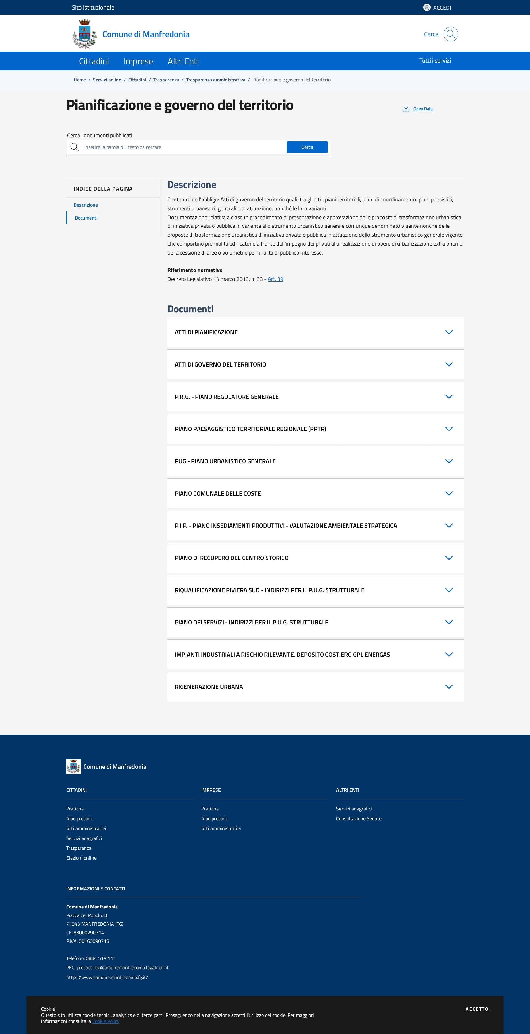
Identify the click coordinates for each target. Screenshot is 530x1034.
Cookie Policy (106, 1021)
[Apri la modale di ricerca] (451, 34)
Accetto (477, 1008)
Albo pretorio (79, 818)
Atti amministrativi (86, 828)
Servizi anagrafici (84, 838)
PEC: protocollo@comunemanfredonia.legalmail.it (117, 967)
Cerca (307, 147)
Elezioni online (81, 857)
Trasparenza (78, 848)
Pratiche (75, 808)
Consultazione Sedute (359, 818)
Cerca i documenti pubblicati (99, 135)
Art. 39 (275, 279)
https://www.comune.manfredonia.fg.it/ (107, 977)
